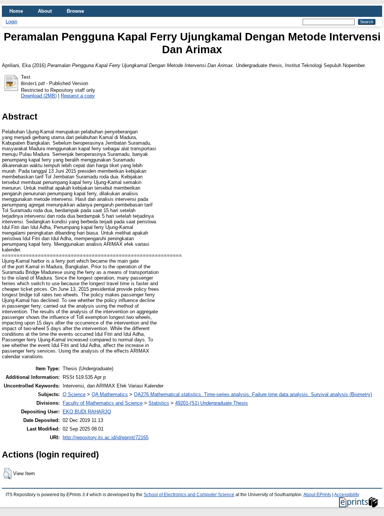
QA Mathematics (110, 394)
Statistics (158, 403)
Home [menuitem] (16, 11)
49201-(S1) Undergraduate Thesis (211, 403)
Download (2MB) (39, 96)
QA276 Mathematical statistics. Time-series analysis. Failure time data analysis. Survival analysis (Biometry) (253, 394)
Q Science (74, 394)
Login (11, 21)
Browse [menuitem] (75, 11)
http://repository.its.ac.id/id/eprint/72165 (105, 437)
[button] (7, 473)
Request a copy (78, 96)
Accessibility (346, 494)
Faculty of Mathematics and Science (102, 403)
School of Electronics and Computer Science (189, 494)
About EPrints (317, 494)
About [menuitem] (45, 11)
